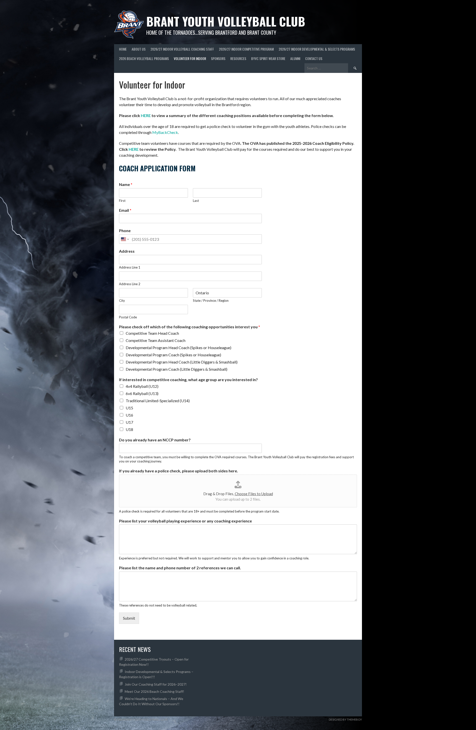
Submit (129, 618)
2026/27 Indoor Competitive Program (246, 49)
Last (196, 201)
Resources (238, 58)
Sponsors (218, 58)
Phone (125, 230)
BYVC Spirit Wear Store (268, 58)
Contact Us (313, 58)
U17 (129, 422)
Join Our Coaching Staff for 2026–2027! (156, 684)
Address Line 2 (129, 284)
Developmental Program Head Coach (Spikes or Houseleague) (178, 347)
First (122, 201)
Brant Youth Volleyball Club (225, 21)
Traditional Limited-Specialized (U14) (158, 400)
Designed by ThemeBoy (345, 719)
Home (123, 49)
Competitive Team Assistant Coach (155, 340)
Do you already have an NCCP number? (155, 439)
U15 (129, 407)
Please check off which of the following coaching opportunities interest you (189, 326)
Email (125, 210)
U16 (129, 415)
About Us (139, 49)
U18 (129, 429)
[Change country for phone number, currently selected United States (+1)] (124, 239)
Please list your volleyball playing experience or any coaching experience (185, 520)
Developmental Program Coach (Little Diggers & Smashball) (176, 369)
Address (127, 251)
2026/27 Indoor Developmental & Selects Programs (317, 49)
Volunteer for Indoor (190, 58)
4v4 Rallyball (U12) (142, 386)
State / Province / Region (211, 301)
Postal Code (128, 317)
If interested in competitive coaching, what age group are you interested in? (188, 379)
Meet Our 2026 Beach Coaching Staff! (154, 691)
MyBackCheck (165, 132)
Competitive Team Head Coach (152, 333)
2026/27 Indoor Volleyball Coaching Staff (182, 49)
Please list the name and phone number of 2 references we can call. (180, 567)
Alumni (295, 58)
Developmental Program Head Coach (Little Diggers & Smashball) (182, 362)
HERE (146, 115)
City (122, 301)
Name (125, 184)
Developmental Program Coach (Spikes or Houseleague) (173, 354)
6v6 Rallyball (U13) (142, 393)
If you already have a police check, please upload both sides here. (178, 470)
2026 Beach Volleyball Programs (144, 58)
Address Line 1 (129, 267)
